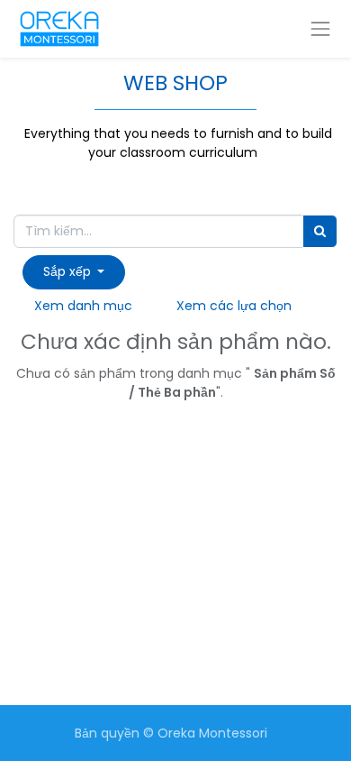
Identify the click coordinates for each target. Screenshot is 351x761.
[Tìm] (320, 231)
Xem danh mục (83, 306)
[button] (73, 272)
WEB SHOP (175, 83)
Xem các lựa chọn (234, 306)
